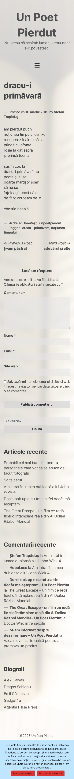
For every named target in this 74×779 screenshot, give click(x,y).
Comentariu (14, 293)
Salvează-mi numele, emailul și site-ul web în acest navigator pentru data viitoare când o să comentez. (37, 386)
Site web (10, 366)
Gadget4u (12, 700)
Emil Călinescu (16, 693)
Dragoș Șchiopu (17, 687)
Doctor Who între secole (24, 623)
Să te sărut (13, 480)
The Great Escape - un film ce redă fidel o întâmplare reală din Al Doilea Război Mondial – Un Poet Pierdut (37, 612)
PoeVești (31, 223)
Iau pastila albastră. (51, 773)
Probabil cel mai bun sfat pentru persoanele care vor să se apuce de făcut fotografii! (34, 468)
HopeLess (18, 567)
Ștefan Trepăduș (24, 555)
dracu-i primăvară (36, 228)
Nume (10, 336)
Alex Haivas (14, 680)
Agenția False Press (21, 707)
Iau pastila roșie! (23, 773)
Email (9, 351)
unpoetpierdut (50, 223)
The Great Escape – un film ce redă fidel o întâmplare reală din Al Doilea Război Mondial (34, 516)
